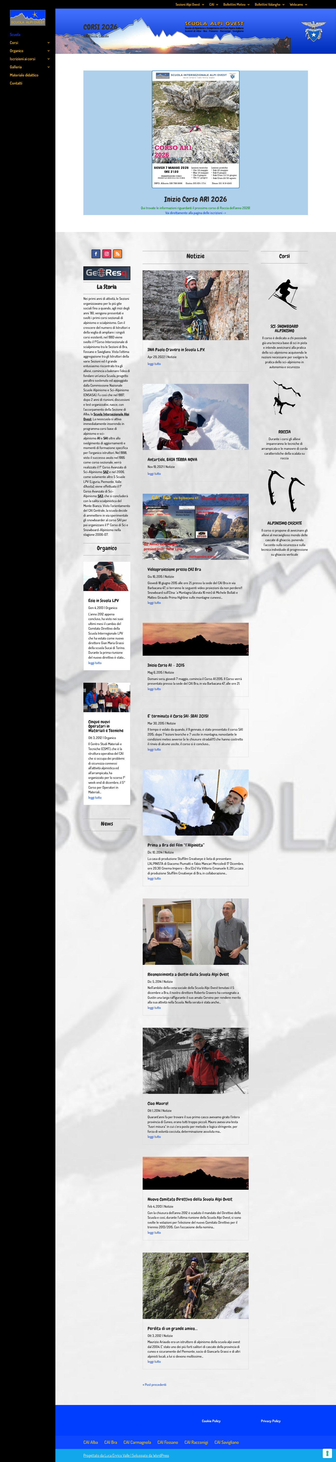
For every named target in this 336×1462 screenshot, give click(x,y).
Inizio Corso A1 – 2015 (166, 665)
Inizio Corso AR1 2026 (195, 199)
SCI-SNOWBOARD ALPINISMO (284, 328)
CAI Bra (110, 1442)
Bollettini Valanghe (267, 4)
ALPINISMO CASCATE (284, 523)
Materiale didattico (24, 75)
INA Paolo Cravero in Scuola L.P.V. (176, 349)
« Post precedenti (154, 1384)
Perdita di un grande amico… (173, 1328)
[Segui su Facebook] (96, 253)
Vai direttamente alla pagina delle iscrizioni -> (195, 213)
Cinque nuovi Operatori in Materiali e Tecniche (105, 726)
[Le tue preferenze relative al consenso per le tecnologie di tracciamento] (327, 1453)
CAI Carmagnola (137, 1442)
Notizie (172, 357)
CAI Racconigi (196, 1442)
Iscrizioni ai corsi (22, 59)
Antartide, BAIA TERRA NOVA (172, 459)
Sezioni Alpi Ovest (188, 4)
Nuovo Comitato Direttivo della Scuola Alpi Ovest (190, 1199)
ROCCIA (284, 431)
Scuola (15, 35)
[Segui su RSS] (117, 253)
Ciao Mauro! (158, 1103)
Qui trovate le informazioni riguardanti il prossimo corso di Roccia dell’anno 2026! (195, 208)
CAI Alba (90, 1442)
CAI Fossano (167, 1442)
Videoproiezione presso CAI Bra (174, 569)
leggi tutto (95, 663)
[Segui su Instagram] (106, 253)
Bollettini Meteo (234, 4)
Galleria (16, 67)
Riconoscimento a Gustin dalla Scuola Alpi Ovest (188, 974)
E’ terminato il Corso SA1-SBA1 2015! (178, 716)
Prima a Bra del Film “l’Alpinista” (176, 845)
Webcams (296, 4)
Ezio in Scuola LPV (103, 600)
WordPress (161, 1455)
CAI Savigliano (226, 1442)
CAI (211, 4)
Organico (16, 51)
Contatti (16, 83)
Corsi (14, 43)
